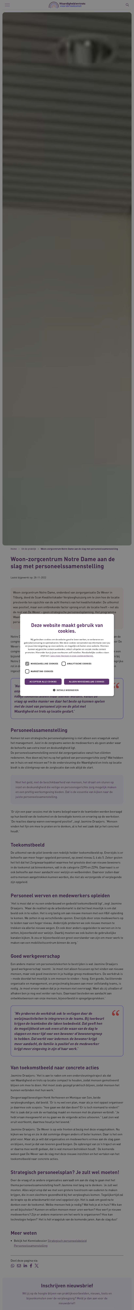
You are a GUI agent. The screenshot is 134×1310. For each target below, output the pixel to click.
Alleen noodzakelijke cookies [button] (86, 681)
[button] (67, 690)
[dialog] (67, 655)
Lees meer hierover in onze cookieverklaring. (71, 655)
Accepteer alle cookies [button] (43, 681)
